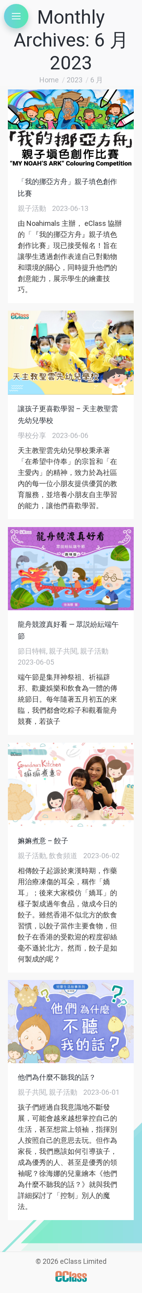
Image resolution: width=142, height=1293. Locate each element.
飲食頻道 (63, 855)
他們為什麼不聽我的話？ (57, 1077)
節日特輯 (32, 651)
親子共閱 (63, 651)
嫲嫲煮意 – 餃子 (43, 841)
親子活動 (32, 208)
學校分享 (32, 435)
